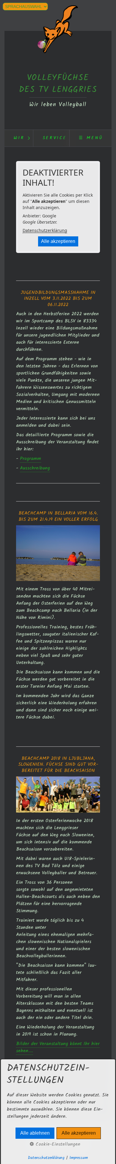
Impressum (78, 1158)
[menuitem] (18, 138)
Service (55, 138)
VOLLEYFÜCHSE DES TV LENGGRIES (58, 83)
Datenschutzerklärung (45, 230)
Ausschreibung (35, 468)
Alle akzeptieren (58, 241)
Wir (19, 138)
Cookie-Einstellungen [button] (57, 1144)
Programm (30, 458)
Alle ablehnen (35, 1133)
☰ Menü (91, 138)
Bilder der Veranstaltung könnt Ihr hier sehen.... (58, 1047)
